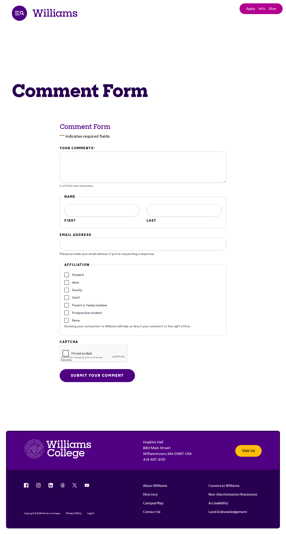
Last (151, 221)
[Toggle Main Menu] (19, 13)
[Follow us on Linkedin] (50, 485)
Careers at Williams (223, 486)
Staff (76, 297)
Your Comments (77, 148)
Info (262, 8)
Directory (150, 494)
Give (272, 8)
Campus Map (153, 503)
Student (78, 275)
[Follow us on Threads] (63, 485)
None (76, 320)
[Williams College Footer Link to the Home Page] (57, 451)
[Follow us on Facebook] (26, 485)
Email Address (75, 235)
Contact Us (151, 512)
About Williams (155, 486)
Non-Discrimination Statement (232, 494)
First (70, 221)
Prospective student (87, 313)
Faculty (77, 290)
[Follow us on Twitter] (74, 485)
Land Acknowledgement (227, 512)
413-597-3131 (154, 459)
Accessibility (218, 503)
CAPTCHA (69, 342)
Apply (250, 8)
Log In (90, 513)
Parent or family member (89, 305)
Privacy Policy (74, 513)
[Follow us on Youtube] (87, 485)
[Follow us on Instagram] (38, 485)
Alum (75, 282)
